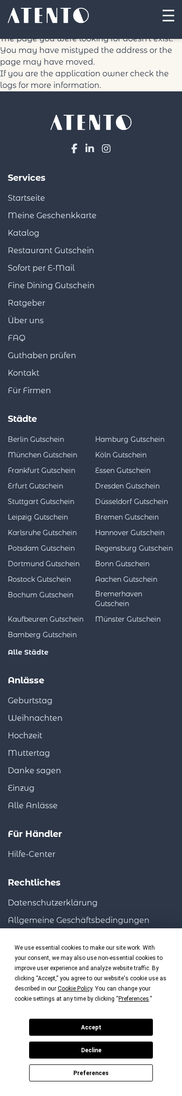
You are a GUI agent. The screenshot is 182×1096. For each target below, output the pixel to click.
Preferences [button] (133, 998)
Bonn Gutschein (122, 563)
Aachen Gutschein (126, 579)
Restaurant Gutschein (51, 250)
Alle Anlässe (33, 805)
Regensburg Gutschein (134, 548)
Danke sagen (34, 770)
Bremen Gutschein (127, 517)
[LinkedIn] (89, 149)
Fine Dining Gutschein (51, 285)
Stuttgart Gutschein (41, 501)
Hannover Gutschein (130, 532)
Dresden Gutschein (127, 486)
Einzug (21, 788)
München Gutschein (42, 455)
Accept (91, 1027)
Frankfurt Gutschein (41, 470)
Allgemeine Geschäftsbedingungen (78, 920)
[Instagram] (106, 149)
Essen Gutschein (122, 470)
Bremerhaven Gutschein (118, 599)
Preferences (91, 1073)
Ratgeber (26, 303)
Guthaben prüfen (42, 355)
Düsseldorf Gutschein (131, 501)
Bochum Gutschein (40, 595)
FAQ (16, 338)
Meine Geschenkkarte (52, 215)
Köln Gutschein (121, 455)
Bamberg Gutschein (42, 634)
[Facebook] (74, 149)
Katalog (23, 233)
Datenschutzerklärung (53, 902)
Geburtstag (30, 700)
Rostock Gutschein (39, 579)
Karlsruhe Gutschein (42, 532)
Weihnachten (35, 718)
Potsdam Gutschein (41, 548)
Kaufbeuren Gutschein (45, 619)
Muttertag (29, 753)
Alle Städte (28, 652)
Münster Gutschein (128, 619)
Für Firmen (29, 390)
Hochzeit (25, 735)
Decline (91, 1050)
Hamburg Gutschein (130, 439)
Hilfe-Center (31, 854)
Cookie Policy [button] (75, 988)
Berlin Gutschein (36, 439)
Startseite (26, 198)
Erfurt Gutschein (35, 486)
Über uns (26, 320)
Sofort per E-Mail (41, 268)
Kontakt (23, 373)
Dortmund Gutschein (44, 563)
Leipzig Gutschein (38, 517)
